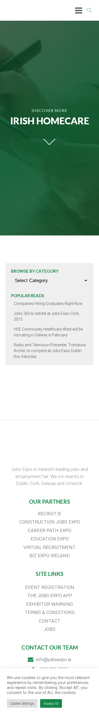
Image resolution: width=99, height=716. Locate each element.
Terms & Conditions (50, 612)
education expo (50, 538)
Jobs (49, 629)
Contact (49, 621)
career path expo (49, 530)
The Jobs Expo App (49, 595)
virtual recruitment (49, 547)
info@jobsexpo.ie (53, 659)
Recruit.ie (49, 513)
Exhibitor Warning (49, 604)
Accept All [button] (51, 703)
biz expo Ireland (49, 555)
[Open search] (90, 10)
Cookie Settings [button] (22, 703)
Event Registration (49, 587)
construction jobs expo (49, 522)
